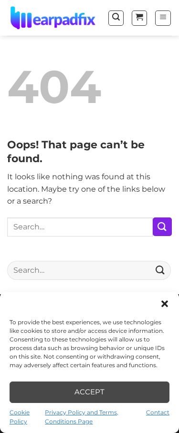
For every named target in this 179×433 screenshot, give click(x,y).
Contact (157, 412)
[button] (164, 304)
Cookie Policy (20, 417)
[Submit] (162, 226)
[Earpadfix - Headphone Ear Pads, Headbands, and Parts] (53, 18)
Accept (89, 391)
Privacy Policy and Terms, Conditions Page (81, 417)
